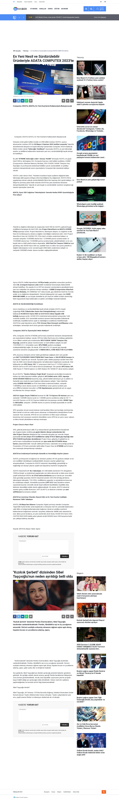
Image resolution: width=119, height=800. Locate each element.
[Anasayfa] (14, 1)
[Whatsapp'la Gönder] (26, 100)
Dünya (50, 9)
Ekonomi (64, 9)
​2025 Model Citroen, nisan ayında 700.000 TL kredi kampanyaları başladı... (57, 17)
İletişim (59, 792)
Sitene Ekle (42, 1)
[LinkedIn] (22, 100)
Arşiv (35, 1)
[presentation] (19, 17)
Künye (53, 792)
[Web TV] (101, 2)
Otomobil (34, 9)
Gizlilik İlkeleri (67, 792)
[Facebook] (14, 100)
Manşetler (19, 1)
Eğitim (56, 9)
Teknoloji (25, 51)
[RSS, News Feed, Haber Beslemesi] (104, 792)
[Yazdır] (30, 100)
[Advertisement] (59, 35)
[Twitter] (18, 100)
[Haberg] (20, 8)
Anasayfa (18, 51)
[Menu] (86, 9)
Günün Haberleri (28, 1)
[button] (63, 100)
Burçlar (42, 9)
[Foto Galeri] (105, 2)
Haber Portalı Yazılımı (22, 797)
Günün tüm (100, 17)
